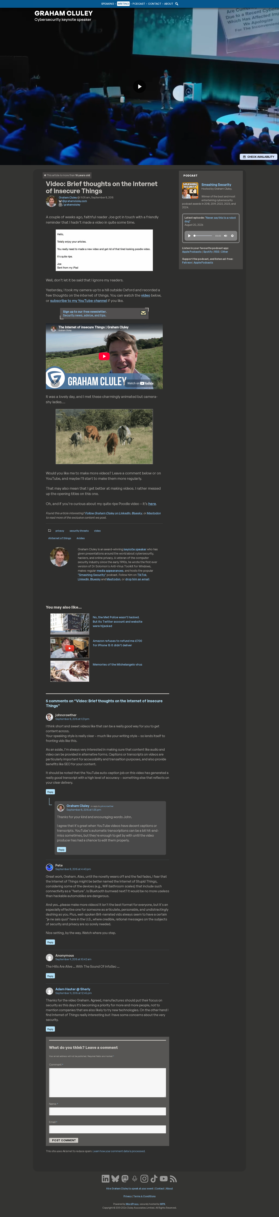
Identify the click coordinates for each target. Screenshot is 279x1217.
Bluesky (137, 513)
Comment (56, 1064)
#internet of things (59, 538)
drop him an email (137, 579)
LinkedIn (83, 579)
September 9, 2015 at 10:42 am (73, 959)
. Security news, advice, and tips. (85, 313)
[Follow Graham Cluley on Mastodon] (125, 1178)
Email (53, 1122)
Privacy (60, 530)
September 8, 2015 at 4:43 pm (73, 869)
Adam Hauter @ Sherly (72, 989)
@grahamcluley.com (74, 201)
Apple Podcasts (192, 251)
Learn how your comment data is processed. (119, 1151)
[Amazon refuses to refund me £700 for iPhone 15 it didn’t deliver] (70, 647)
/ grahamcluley (71, 204)
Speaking (107, 3)
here (152, 503)
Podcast (139, 3)
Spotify (207, 251)
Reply (50, 792)
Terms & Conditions (144, 1196)
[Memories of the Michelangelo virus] (70, 671)
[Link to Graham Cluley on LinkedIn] (105, 1178)
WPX (162, 1203)
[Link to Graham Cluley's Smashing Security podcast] (135, 1178)
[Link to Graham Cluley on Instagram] (144, 1178)
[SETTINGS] (232, 236)
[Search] (176, 3)
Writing (123, 3)
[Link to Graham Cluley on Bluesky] (115, 1178)
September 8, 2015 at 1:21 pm (72, 719)
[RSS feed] (173, 1178)
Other (224, 251)
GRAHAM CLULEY (64, 13)
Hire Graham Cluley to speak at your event (129, 1188)
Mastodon (153, 513)
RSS (216, 251)
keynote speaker (135, 549)
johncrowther (107, 806)
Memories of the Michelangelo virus (117, 664)
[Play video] (139, 86)
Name (53, 1104)
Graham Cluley (47, 3)
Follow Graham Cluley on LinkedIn (107, 513)
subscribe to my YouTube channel (78, 300)
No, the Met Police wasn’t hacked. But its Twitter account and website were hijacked (117, 621)
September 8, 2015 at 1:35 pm (84, 809)
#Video (81, 538)
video (145, 295)
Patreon (187, 262)
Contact (154, 3)
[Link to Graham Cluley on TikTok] (154, 1178)
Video (97, 530)
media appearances (110, 570)
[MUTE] (225, 236)
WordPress (132, 1203)
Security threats (79, 530)
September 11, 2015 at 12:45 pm (73, 993)
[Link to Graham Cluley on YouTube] (164, 1178)
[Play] (189, 236)
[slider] (202, 235)
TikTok (141, 575)
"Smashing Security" (92, 575)
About (168, 3)
